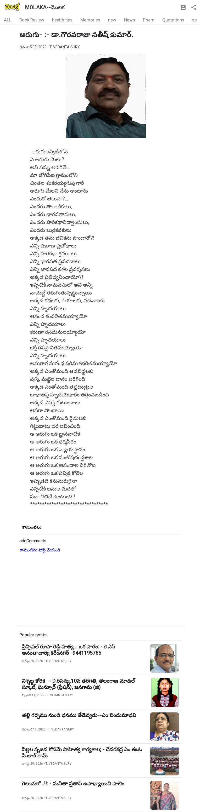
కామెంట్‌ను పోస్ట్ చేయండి (40, 550)
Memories (90, 19)
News (129, 19)
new (112, 19)
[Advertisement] (100, 590)
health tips (62, 19)
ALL (8, 19)
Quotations (173, 19)
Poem (148, 19)
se (194, 19)
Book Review (31, 19)
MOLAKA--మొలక (44, 7)
